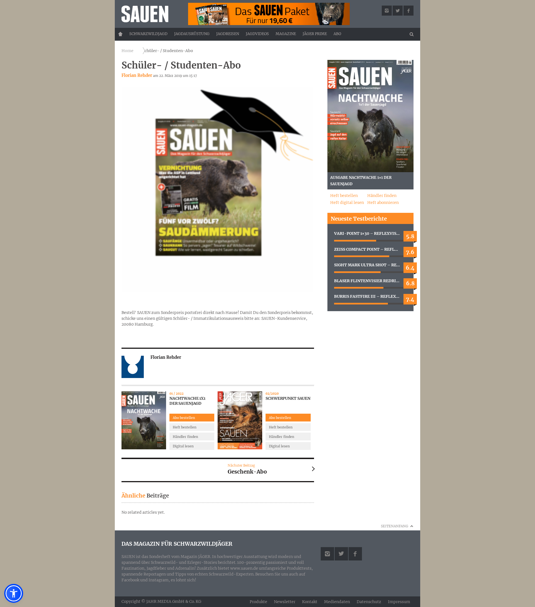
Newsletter (284, 601)
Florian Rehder (136, 75)
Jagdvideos (257, 33)
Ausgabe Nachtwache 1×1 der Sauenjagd (360, 180)
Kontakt (309, 601)
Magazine (286, 33)
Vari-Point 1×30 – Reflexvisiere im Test (370, 233)
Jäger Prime (315, 33)
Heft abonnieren (383, 202)
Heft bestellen (184, 427)
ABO (337, 33)
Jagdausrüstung (192, 33)
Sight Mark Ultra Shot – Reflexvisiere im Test (370, 264)
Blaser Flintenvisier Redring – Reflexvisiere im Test (370, 280)
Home (120, 34)
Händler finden (185, 437)
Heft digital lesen (347, 202)
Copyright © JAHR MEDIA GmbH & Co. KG (161, 601)
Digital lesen (183, 446)
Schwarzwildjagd (148, 33)
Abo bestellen (184, 418)
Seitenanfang (394, 526)
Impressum (399, 601)
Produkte (258, 601)
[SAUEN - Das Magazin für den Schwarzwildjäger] (150, 14)
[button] (14, 593)
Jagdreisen (227, 33)
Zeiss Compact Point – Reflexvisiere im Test (370, 249)
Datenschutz (369, 601)
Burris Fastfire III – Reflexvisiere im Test (370, 296)
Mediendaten (337, 601)
